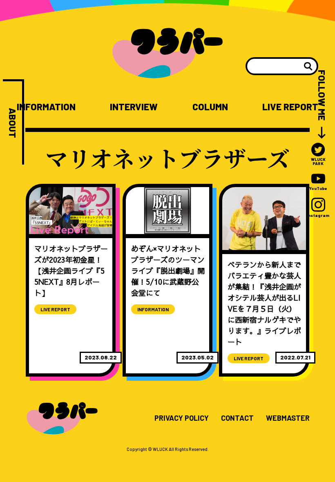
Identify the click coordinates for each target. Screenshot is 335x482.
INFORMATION (46, 107)
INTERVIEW (134, 107)
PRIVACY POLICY (181, 418)
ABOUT (12, 123)
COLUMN (210, 107)
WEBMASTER (288, 418)
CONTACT (237, 418)
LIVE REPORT (290, 107)
